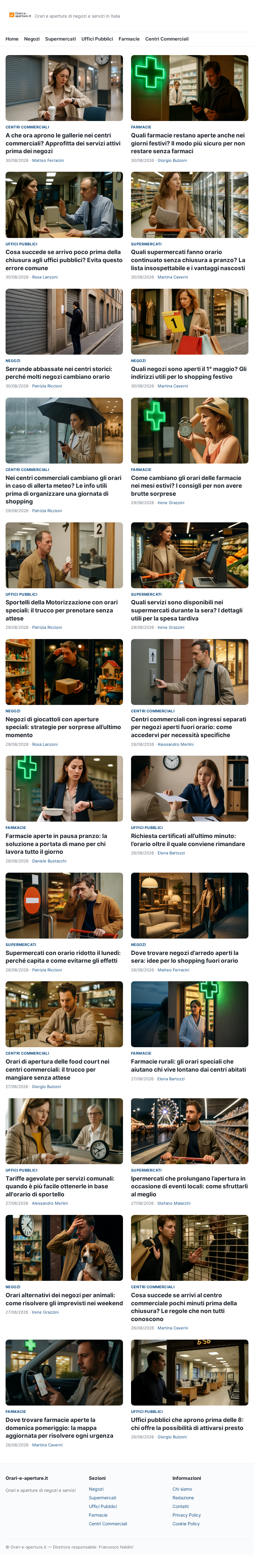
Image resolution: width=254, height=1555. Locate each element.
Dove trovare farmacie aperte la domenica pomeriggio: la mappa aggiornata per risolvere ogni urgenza (59, 1427)
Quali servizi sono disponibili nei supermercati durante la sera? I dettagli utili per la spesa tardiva (187, 610)
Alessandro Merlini (176, 744)
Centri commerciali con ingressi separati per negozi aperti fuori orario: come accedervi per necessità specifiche (188, 727)
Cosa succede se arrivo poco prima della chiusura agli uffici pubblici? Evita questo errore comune (64, 259)
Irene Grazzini (171, 502)
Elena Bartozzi (171, 852)
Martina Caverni (173, 276)
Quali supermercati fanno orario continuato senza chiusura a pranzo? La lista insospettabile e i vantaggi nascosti (188, 259)
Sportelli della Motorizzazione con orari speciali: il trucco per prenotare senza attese (62, 610)
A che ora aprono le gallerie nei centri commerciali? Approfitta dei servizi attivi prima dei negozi (63, 143)
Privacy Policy (187, 1515)
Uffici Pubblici (97, 39)
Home (12, 39)
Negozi (32, 39)
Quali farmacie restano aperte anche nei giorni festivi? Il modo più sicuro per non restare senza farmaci (188, 143)
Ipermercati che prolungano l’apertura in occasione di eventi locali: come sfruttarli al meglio (189, 1186)
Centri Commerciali (167, 39)
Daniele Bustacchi (49, 860)
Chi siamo (182, 1489)
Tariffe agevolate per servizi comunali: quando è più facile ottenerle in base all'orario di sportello (60, 1186)
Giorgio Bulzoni (172, 160)
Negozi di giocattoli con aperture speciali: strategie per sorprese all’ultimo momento (63, 727)
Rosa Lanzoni (45, 276)
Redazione (183, 1497)
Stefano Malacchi (173, 1203)
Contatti (181, 1506)
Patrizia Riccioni (47, 385)
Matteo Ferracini (48, 160)
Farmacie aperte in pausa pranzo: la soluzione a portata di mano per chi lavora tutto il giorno (56, 843)
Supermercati (60, 39)
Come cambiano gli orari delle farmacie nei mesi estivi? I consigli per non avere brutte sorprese (186, 485)
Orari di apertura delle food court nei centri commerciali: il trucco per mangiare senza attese (57, 1069)
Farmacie (129, 39)
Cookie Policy (186, 1523)
